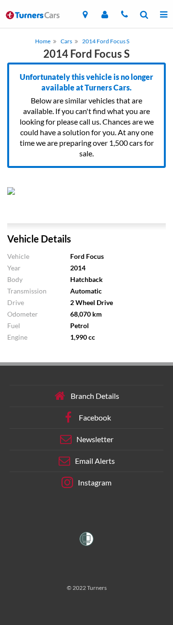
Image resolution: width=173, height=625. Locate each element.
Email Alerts (95, 460)
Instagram (94, 482)
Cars (66, 41)
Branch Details (95, 395)
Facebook (95, 417)
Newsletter (94, 439)
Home (42, 41)
